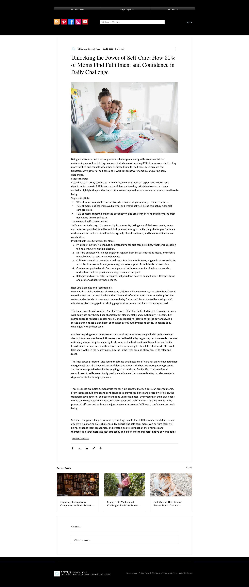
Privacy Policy (144, 573)
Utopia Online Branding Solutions (97, 574)
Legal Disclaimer (185, 573)
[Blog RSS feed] (57, 22)
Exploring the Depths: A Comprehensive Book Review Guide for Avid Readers (75, 503)
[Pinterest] (64, 22)
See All (189, 467)
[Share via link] (93, 448)
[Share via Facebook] (72, 448)
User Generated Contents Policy (164, 573)
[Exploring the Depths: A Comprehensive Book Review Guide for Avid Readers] (78, 484)
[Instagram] (78, 22)
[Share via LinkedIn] (86, 448)
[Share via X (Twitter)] (79, 448)
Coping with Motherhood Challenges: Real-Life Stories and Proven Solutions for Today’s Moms (124, 503)
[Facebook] (71, 22)
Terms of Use (131, 573)
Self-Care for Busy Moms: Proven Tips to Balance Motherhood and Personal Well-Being (170, 503)
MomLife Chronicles (80, 438)
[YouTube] (85, 22)
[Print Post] (100, 448)
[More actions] (176, 49)
